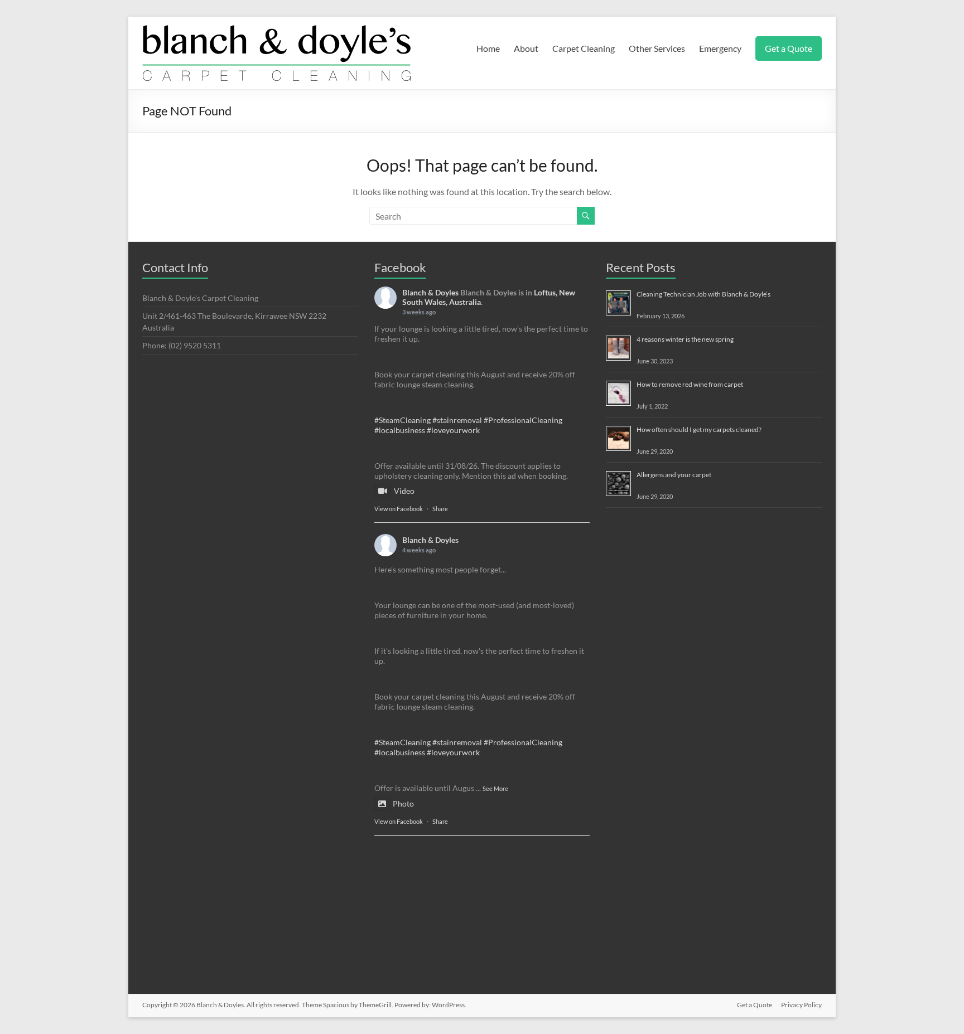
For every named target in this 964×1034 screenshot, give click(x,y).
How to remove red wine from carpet (690, 384)
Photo (403, 803)
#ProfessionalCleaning (523, 420)
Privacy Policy (801, 1005)
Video (404, 491)
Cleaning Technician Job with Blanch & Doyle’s (703, 294)
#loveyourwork (453, 430)
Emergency (720, 48)
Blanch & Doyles (430, 292)
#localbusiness (399, 430)
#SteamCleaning (402, 420)
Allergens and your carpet (674, 474)
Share (440, 508)
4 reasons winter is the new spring (685, 339)
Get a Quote (788, 48)
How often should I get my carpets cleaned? (699, 429)
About (526, 48)
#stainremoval (457, 420)
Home (488, 48)
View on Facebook (398, 508)
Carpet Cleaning (583, 48)
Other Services (657, 48)
